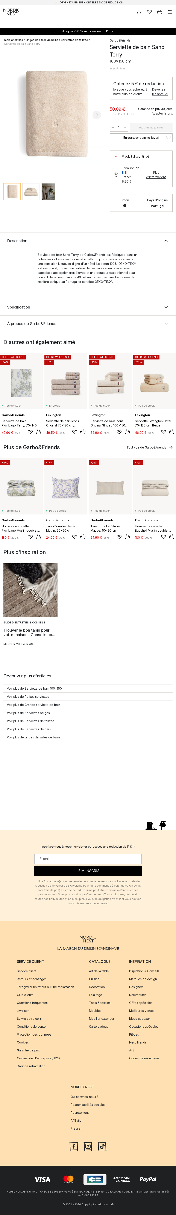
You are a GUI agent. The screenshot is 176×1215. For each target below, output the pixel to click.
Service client (26, 971)
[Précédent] (7, 115)
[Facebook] (74, 1146)
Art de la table (99, 971)
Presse (75, 1128)
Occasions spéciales (143, 1026)
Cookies (23, 1042)
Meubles (95, 1010)
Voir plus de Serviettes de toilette (30, 721)
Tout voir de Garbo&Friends (146, 447)
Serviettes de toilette (74, 40)
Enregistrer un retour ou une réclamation (45, 987)
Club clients (25, 995)
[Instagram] (88, 1146)
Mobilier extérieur (101, 1018)
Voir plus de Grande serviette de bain (33, 705)
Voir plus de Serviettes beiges (28, 713)
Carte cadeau (98, 1026)
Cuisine (94, 979)
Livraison (23, 1010)
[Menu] (170, 12)
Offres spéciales (140, 1003)
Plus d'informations (156, 175)
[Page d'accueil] (11, 12)
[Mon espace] (139, 12)
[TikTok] (102, 1146)
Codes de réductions (144, 1058)
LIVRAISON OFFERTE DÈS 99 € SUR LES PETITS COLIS (91, 2)
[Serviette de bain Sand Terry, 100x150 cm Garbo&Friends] (52, 114)
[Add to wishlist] (30, 432)
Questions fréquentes (32, 1003)
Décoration (97, 987)
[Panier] (160, 12)
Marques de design (143, 979)
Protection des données (34, 1034)
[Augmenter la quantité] (125, 127)
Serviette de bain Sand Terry (22, 43)
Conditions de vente (31, 1026)
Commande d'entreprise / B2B (38, 1058)
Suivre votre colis (29, 1018)
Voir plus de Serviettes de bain (29, 729)
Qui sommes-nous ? (84, 1097)
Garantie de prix (28, 1050)
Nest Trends (138, 1042)
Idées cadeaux (139, 1018)
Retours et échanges (32, 979)
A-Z (131, 1050)
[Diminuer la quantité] (113, 127)
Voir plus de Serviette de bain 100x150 (34, 688)
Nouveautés (137, 995)
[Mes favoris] (149, 12)
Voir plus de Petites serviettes (28, 696)
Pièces (134, 1034)
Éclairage (95, 995)
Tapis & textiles (13, 40)
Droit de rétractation (31, 1066)
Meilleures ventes (141, 1010)
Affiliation (77, 1120)
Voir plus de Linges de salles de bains (34, 737)
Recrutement (80, 1112)
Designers (136, 987)
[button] (117, 68)
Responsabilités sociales (88, 1104)
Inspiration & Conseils (144, 971)
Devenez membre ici (160, 92)
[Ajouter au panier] (38, 431)
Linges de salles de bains (42, 40)
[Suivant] (97, 115)
